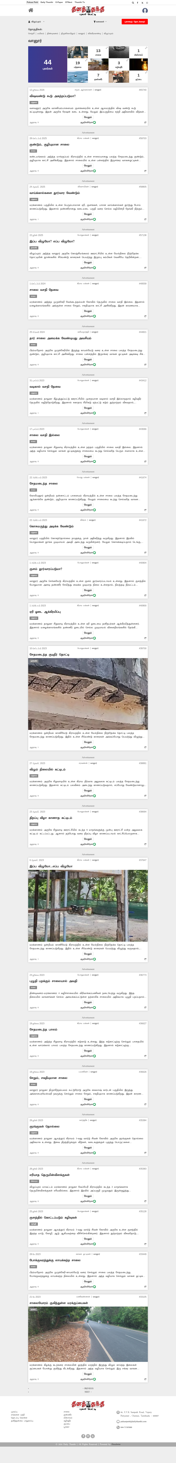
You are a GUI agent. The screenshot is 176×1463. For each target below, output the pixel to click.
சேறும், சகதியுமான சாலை (48, 1078)
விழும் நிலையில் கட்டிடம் (48, 769)
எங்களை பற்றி (18, 1415)
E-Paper (59, 2)
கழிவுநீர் (67, 1421)
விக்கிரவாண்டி (94, 33)
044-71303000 (126, 1427)
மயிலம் (40, 33)
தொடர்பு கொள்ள (19, 1418)
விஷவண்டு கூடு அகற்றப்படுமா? (52, 96)
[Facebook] (137, 3)
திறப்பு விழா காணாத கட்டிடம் (51, 818)
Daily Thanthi (47, 2)
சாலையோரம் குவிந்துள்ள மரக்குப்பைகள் (59, 1303)
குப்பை (67, 1424)
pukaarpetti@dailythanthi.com (133, 1421)
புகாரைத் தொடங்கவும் (134, 22)
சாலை (67, 1412)
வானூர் (81, 33)
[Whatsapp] (147, 3)
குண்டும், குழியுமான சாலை (49, 145)
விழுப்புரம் (108, 33)
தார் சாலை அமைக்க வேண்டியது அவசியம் (60, 338)
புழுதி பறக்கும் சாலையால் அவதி (53, 981)
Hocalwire (116, 1444)
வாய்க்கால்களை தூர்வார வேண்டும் (55, 193)
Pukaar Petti (32, 2)
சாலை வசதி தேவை (44, 290)
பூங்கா (66, 1427)
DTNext (68, 2)
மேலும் (88, 117)
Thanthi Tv (80, 2)
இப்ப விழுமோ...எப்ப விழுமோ (51, 866)
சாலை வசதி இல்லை (45, 435)
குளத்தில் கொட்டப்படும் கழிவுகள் (53, 1218)
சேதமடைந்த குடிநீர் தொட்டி (49, 655)
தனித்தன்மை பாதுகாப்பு (22, 1421)
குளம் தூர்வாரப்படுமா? (46, 569)
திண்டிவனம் (52, 33)
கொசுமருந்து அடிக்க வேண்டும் (52, 526)
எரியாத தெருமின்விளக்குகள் (50, 1175)
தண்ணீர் (68, 1415)
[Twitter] (142, 3)
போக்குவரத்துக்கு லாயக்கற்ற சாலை (55, 1260)
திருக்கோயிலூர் (68, 33)
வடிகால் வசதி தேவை (45, 387)
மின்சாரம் (68, 1418)
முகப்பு (14, 1412)
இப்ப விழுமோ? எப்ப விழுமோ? (52, 241)
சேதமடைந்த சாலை (44, 484)
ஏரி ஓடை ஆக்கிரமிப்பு (45, 612)
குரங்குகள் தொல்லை (45, 1127)
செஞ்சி (31, 33)
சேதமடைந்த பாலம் (43, 1030)
